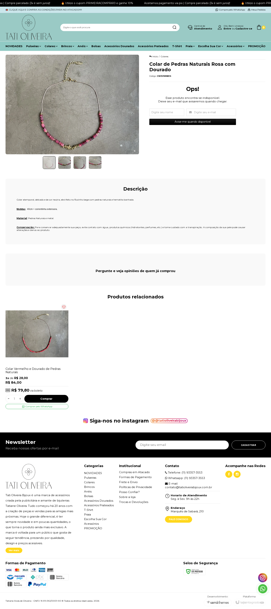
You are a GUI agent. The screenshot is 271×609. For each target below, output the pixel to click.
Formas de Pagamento (135, 477)
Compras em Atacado (134, 472)
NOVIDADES (93, 473)
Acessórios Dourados (98, 500)
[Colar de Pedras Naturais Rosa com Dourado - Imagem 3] (79, 162)
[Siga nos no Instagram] (237, 474)
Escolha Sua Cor (95, 519)
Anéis (88, 491)
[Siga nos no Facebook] (228, 474)
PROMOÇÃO (93, 528)
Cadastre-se (243, 28)
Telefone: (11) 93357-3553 (184, 472)
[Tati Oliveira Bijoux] (29, 27)
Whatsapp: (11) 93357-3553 (186, 478)
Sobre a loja (127, 497)
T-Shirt (88, 510)
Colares (164, 56)
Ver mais (14, 550)
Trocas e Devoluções (133, 502)
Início (155, 56)
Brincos (89, 487)
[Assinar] (249, 445)
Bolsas (88, 496)
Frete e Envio (128, 482)
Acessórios (91, 523)
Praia (87, 514)
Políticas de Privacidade (135, 487)
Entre (227, 28)
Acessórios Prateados (99, 505)
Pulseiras (90, 477)
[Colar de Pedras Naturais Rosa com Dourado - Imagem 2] (64, 162)
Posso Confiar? (129, 492)
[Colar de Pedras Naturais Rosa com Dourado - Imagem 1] (49, 162)
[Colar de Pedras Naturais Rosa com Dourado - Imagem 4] (95, 162)
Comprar (46, 398)
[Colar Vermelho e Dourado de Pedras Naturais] (37, 355)
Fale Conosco (178, 519)
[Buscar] (174, 27)
